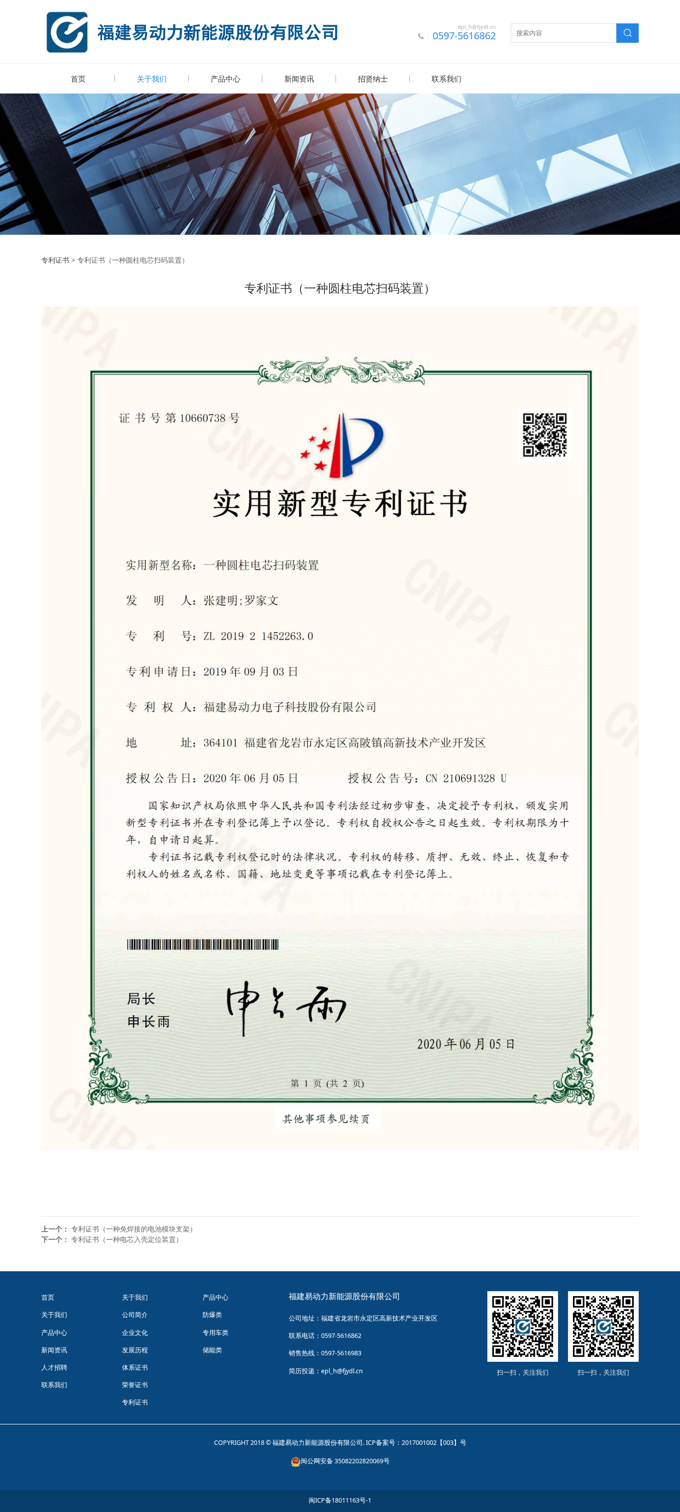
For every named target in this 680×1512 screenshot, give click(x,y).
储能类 (212, 1350)
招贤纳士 (373, 79)
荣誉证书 (135, 1385)
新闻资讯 (299, 79)
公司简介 (135, 1315)
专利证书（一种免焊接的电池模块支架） (134, 1228)
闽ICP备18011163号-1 (340, 1500)
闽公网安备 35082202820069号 (345, 1461)
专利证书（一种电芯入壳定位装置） (127, 1239)
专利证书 (55, 260)
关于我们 (152, 79)
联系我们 (446, 79)
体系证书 (135, 1367)
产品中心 (225, 79)
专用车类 (215, 1332)
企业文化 (135, 1332)
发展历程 (135, 1350)
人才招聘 (54, 1367)
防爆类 (212, 1315)
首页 (78, 79)
